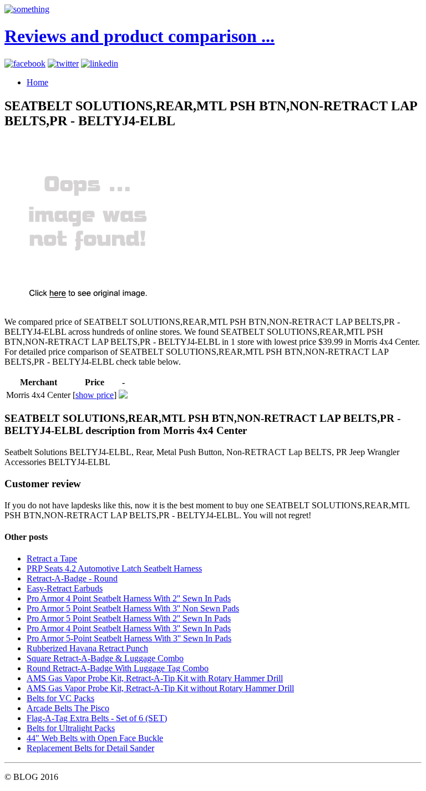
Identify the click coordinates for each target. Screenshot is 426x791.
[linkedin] (99, 63)
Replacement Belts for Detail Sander (90, 748)
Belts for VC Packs (60, 698)
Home (37, 82)
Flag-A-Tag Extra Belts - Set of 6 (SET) (97, 718)
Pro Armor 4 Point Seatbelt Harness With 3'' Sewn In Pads (129, 628)
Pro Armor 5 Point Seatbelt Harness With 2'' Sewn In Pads (129, 618)
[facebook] (24, 63)
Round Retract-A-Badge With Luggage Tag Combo (118, 668)
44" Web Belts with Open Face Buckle (95, 738)
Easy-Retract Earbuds (65, 588)
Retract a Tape (52, 558)
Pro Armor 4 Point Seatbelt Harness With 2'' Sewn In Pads (129, 598)
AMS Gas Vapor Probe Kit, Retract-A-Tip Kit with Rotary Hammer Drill (155, 678)
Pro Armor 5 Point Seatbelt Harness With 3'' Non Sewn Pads (133, 608)
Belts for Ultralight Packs (71, 728)
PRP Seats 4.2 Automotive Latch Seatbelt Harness (114, 568)
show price (94, 395)
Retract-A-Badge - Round (72, 578)
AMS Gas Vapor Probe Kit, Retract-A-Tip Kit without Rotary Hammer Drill (160, 688)
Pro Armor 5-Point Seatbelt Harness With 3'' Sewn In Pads (129, 638)
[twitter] (63, 63)
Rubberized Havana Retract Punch (87, 648)
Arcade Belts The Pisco (68, 708)
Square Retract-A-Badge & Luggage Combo (105, 658)
